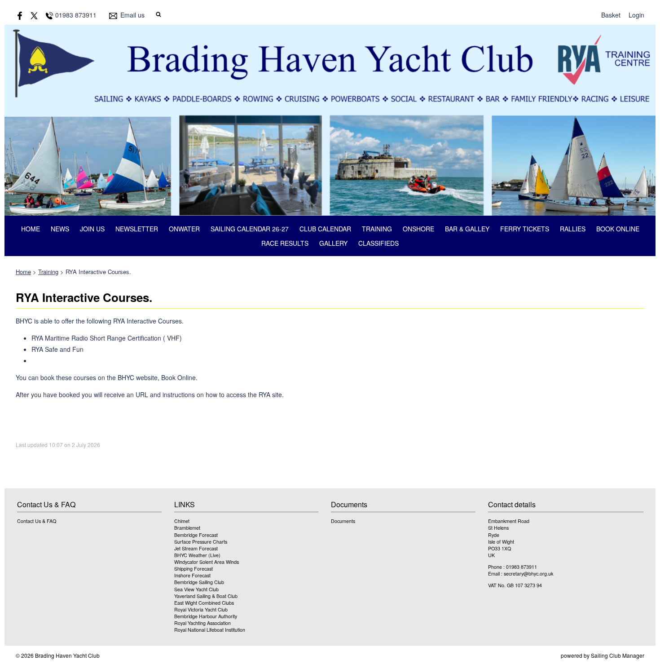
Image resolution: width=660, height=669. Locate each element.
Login (636, 14)
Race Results (284, 243)
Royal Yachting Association (202, 623)
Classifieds (378, 243)
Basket (610, 14)
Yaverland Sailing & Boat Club (206, 596)
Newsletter (136, 228)
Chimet (181, 521)
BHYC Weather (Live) (197, 555)
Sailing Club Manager (617, 655)
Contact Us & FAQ (36, 521)
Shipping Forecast (193, 568)
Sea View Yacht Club (196, 589)
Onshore (418, 228)
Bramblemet (187, 527)
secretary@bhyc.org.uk (528, 573)
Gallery (333, 243)
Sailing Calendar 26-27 (250, 228)
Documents (343, 521)
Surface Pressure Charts (200, 541)
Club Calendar (325, 228)
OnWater (184, 228)
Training (377, 228)
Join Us (92, 228)
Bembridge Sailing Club (199, 582)
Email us (132, 14)
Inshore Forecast (192, 575)
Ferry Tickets (524, 228)
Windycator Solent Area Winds (206, 561)
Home (30, 228)
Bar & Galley (467, 228)
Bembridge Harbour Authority (205, 616)
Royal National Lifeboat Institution (209, 629)
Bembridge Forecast (196, 535)
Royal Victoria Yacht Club (201, 609)
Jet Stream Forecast (196, 548)
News (60, 228)
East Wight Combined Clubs (204, 602)
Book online (617, 228)
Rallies (572, 228)
